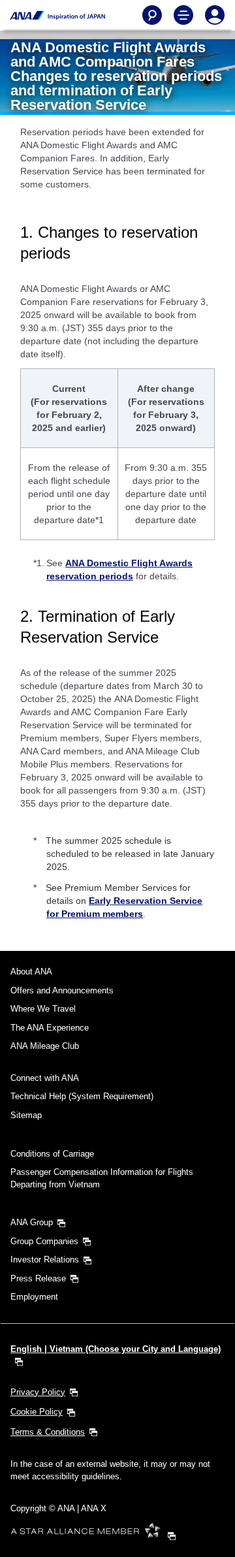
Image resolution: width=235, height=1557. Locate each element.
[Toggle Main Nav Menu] (183, 15)
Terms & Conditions (47, 1432)
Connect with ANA (44, 1078)
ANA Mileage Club (44, 1046)
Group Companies (44, 1241)
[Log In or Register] (215, 15)
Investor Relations (44, 1259)
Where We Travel (43, 1009)
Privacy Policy (37, 1392)
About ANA (31, 971)
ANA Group (31, 1222)
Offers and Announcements (62, 990)
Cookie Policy (36, 1412)
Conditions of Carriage (52, 1154)
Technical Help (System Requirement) (81, 1096)
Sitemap (26, 1115)
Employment (34, 1297)
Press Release (38, 1278)
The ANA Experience (49, 1028)
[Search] (152, 15)
